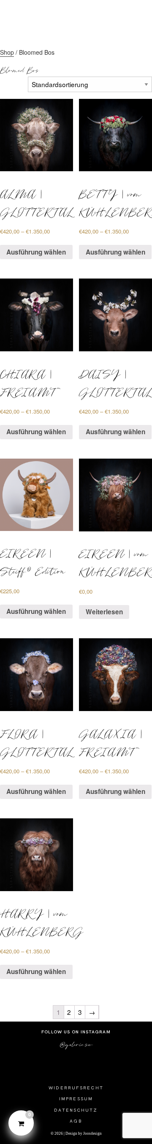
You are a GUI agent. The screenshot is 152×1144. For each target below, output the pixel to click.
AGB (76, 1121)
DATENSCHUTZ (76, 1110)
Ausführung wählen (36, 252)
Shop (7, 52)
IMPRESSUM (76, 1099)
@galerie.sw (76, 1044)
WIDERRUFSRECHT (76, 1088)
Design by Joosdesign (83, 1133)
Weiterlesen (104, 611)
